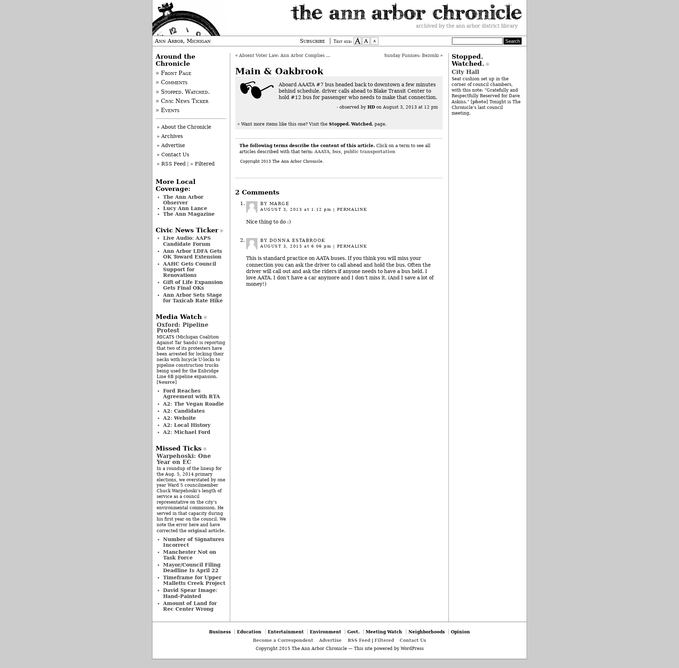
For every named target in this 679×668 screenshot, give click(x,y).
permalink (352, 209)
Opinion (460, 631)
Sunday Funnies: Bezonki (411, 55)
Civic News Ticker (187, 230)
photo (479, 101)
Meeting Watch (384, 631)
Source (166, 382)
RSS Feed (359, 640)
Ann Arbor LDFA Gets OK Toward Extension (192, 254)
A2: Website (179, 418)
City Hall (465, 72)
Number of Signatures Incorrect (193, 542)
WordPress (412, 648)
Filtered (384, 640)
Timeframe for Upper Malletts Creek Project (194, 580)
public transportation (369, 151)
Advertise (330, 640)
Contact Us (413, 640)
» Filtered (202, 164)
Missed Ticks (179, 448)
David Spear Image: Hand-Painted (190, 593)
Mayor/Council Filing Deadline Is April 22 (192, 567)
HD (371, 107)
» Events (168, 110)
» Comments (172, 82)
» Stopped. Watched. (183, 92)
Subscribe (312, 41)
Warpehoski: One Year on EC (184, 459)
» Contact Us (173, 154)
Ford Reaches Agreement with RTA (191, 393)
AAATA (322, 151)
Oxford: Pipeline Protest (182, 327)
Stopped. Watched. (468, 60)
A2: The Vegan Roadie (193, 404)
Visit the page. (348, 124)
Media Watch (179, 316)
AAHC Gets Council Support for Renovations (189, 269)
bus (336, 151)
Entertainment (286, 631)
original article (206, 530)
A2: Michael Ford (186, 432)
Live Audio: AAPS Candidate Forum (187, 240)
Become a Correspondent (283, 640)
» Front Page (173, 73)
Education (249, 631)
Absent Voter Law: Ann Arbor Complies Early (288, 55)
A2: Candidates (184, 411)
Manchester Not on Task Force (189, 554)
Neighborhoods (426, 631)
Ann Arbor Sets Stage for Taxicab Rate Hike (193, 297)
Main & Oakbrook (279, 71)
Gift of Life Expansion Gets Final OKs (193, 285)
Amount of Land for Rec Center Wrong (190, 606)
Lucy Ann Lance (185, 208)
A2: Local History (186, 425)
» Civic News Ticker (182, 101)
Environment (325, 631)
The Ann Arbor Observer (183, 199)
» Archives (170, 136)
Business (220, 631)
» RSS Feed (171, 164)
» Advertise (171, 145)
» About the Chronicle (184, 127)
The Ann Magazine (189, 214)
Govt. (353, 631)
